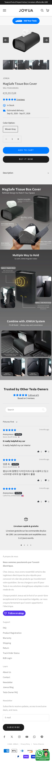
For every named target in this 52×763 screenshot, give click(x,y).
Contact (6, 677)
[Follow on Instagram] (19, 736)
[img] (9, 430)
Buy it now (26, 159)
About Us (7, 672)
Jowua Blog (8, 687)
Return (6, 648)
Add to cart (26, 150)
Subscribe (13, 727)
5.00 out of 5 (33, 395)
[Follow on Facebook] (4, 736)
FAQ (4, 627)
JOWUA (6, 78)
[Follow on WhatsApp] (34, 736)
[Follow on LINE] (41, 736)
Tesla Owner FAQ (10, 692)
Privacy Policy (25, 744)
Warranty (7, 638)
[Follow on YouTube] (26, 736)
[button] (9, 99)
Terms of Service (38, 744)
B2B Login (7, 658)
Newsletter (8, 682)
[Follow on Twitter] (11, 736)
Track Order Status (11, 653)
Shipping (7, 643)
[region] (26, 529)
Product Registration (12, 633)
